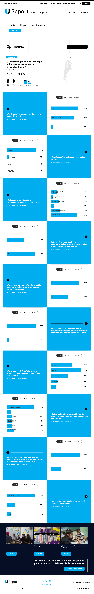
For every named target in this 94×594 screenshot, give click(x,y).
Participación (43, 3)
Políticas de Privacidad (69, 3)
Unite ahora (86, 3)
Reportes (59, 3)
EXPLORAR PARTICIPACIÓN (74, 569)
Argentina (44, 12)
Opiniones (71, 12)
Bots (54, 3)
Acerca (50, 3)
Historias (84, 12)
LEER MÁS (11, 554)
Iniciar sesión (86, 588)
